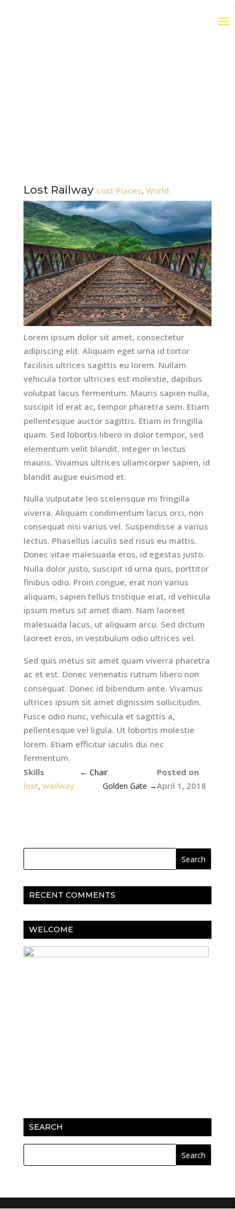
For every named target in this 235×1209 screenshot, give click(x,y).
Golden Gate (130, 786)
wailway (58, 785)
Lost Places (119, 190)
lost (31, 785)
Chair (94, 772)
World (157, 190)
